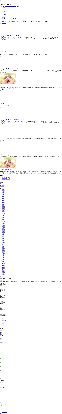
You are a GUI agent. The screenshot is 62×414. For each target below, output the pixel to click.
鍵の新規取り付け (4, 320)
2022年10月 (3, 213)
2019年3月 (3, 242)
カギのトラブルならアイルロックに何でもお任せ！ (10, 6)
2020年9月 (3, 230)
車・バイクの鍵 (2, 186)
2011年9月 (3, 274)
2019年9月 (3, 238)
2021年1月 (3, 227)
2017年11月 (3, 253)
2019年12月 (3, 236)
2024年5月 (3, 200)
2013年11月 (3, 270)
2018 (17, 6)
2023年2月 (3, 210)
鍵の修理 (3, 321)
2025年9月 (3, 189)
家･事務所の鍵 (2, 185)
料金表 (2, 324)
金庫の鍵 (3, 323)
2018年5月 (3, 249)
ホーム (3, 6)
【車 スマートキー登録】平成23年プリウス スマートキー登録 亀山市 (10, 68)
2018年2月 (3, 251)
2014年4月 (3, 267)
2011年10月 (3, 273)
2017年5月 (3, 257)
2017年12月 (3, 252)
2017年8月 (3, 255)
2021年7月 (3, 223)
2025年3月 (3, 193)
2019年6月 (3, 240)
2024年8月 (3, 198)
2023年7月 (3, 207)
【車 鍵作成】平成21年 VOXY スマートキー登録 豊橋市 (8, 18)
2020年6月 (3, 232)
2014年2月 (3, 268)
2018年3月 (3, 250)
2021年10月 (3, 221)
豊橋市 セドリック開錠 (4, 177)
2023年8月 (3, 206)
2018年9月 (3, 246)
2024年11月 (3, 196)
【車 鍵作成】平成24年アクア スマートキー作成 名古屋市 (8, 135)
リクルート (3, 326)
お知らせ (1, 330)
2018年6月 (3, 248)
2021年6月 (3, 224)
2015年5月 (3, 261)
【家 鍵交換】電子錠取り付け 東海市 (5, 169)
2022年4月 (3, 217)
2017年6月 (3, 256)
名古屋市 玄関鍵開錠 (4, 179)
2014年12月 (3, 263)
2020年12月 (3, 228)
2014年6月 (3, 266)
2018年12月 (3, 244)
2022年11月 (3, 212)
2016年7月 (3, 259)
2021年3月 (3, 226)
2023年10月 (3, 205)
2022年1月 (3, 219)
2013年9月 (3, 271)
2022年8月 (3, 214)
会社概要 (3, 325)
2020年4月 (3, 233)
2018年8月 (3, 247)
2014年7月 (3, 265)
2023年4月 (3, 209)
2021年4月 (3, 225)
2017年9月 (3, 254)
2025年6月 (3, 191)
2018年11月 (3, 245)
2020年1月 (3, 235)
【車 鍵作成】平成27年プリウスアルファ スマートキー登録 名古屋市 (10, 35)
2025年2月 (3, 194)
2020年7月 (3, 231)
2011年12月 (3, 272)
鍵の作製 (3, 319)
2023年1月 (3, 211)
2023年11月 (3, 204)
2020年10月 (3, 229)
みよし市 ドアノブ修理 (4, 178)
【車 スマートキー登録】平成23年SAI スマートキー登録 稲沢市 (9, 119)
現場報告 (1, 183)
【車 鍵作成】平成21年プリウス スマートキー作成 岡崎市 (8, 51)
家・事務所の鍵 (3, 322)
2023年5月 (3, 208)
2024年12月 (3, 195)
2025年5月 (3, 192)
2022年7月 (3, 215)
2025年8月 (3, 190)
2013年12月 (3, 269)
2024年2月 (3, 202)
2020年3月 (3, 234)
